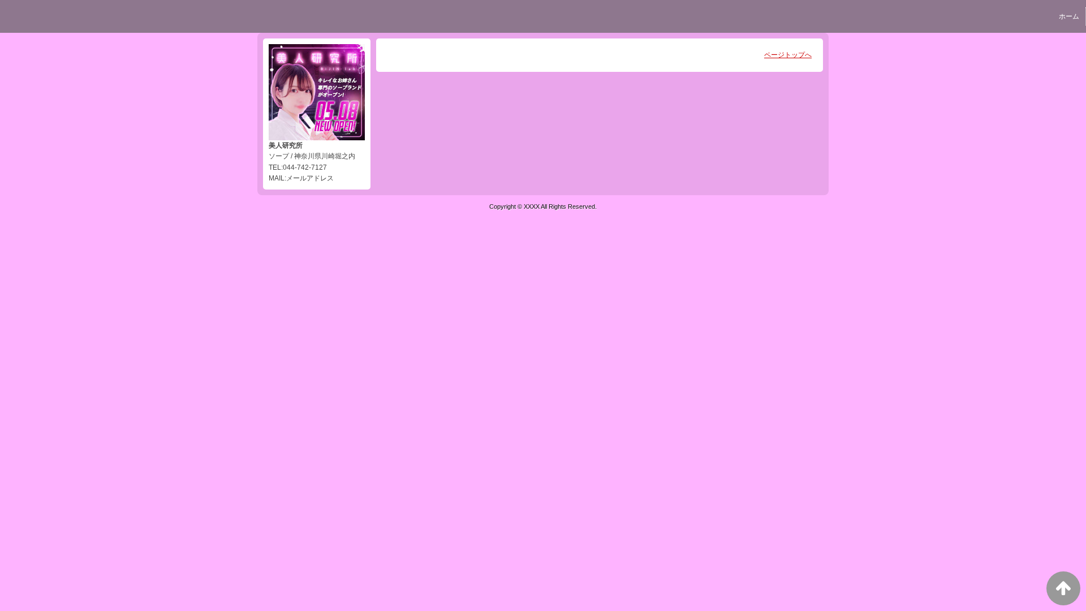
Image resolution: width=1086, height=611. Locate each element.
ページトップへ (788, 55)
